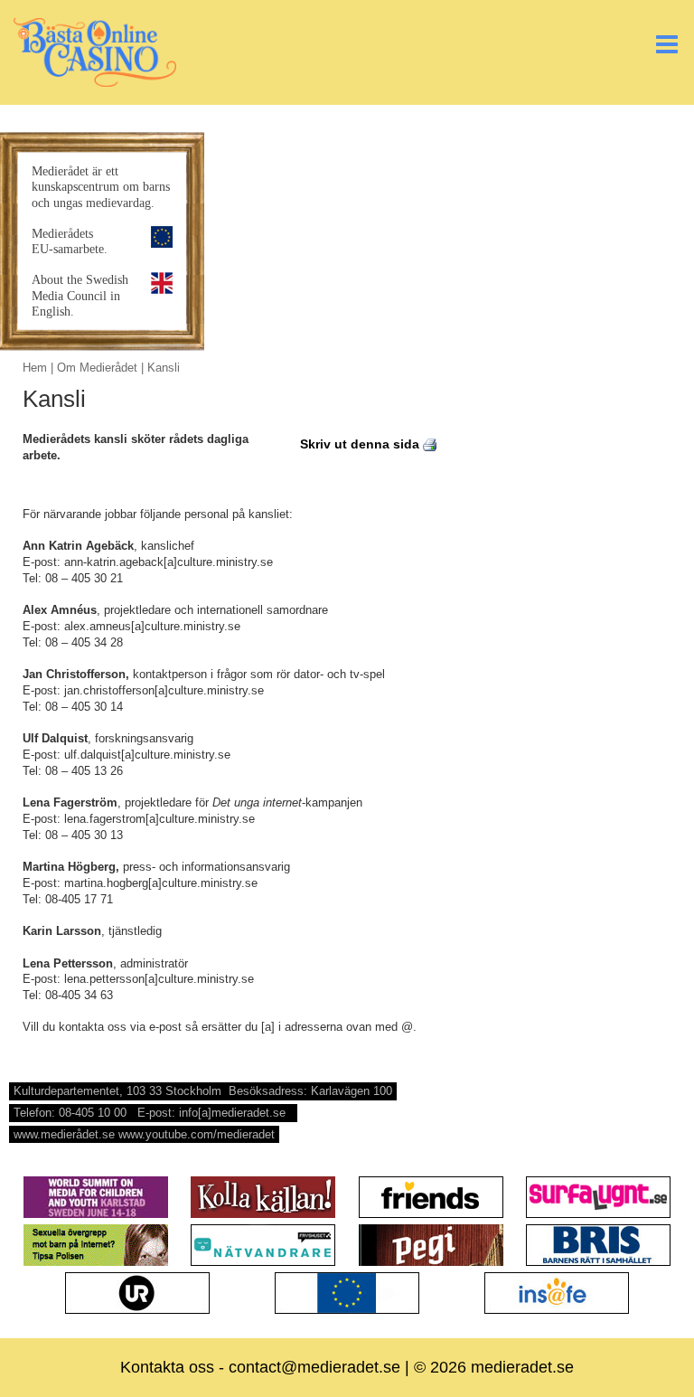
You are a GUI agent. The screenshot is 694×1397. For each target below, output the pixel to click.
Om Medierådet (97, 367)
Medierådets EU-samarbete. (70, 241)
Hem (35, 367)
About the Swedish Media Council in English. (80, 294)
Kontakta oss (167, 1367)
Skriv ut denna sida (361, 444)
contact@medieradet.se (314, 1367)
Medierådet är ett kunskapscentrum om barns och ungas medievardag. (101, 186)
